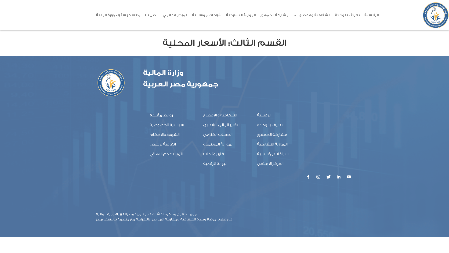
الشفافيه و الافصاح (220, 115)
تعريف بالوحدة (347, 15)
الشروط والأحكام (165, 134)
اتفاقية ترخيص (163, 144)
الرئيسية (371, 15)
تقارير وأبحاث (214, 154)
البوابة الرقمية (215, 163)
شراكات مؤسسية (206, 15)
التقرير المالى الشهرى (221, 125)
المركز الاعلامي (175, 15)
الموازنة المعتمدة (218, 144)
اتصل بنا (151, 15)
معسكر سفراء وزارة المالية (118, 15)
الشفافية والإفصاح (314, 15)
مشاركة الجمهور (274, 15)
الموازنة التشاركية (241, 15)
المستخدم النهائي (166, 154)
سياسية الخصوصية (167, 125)
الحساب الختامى (217, 134)
